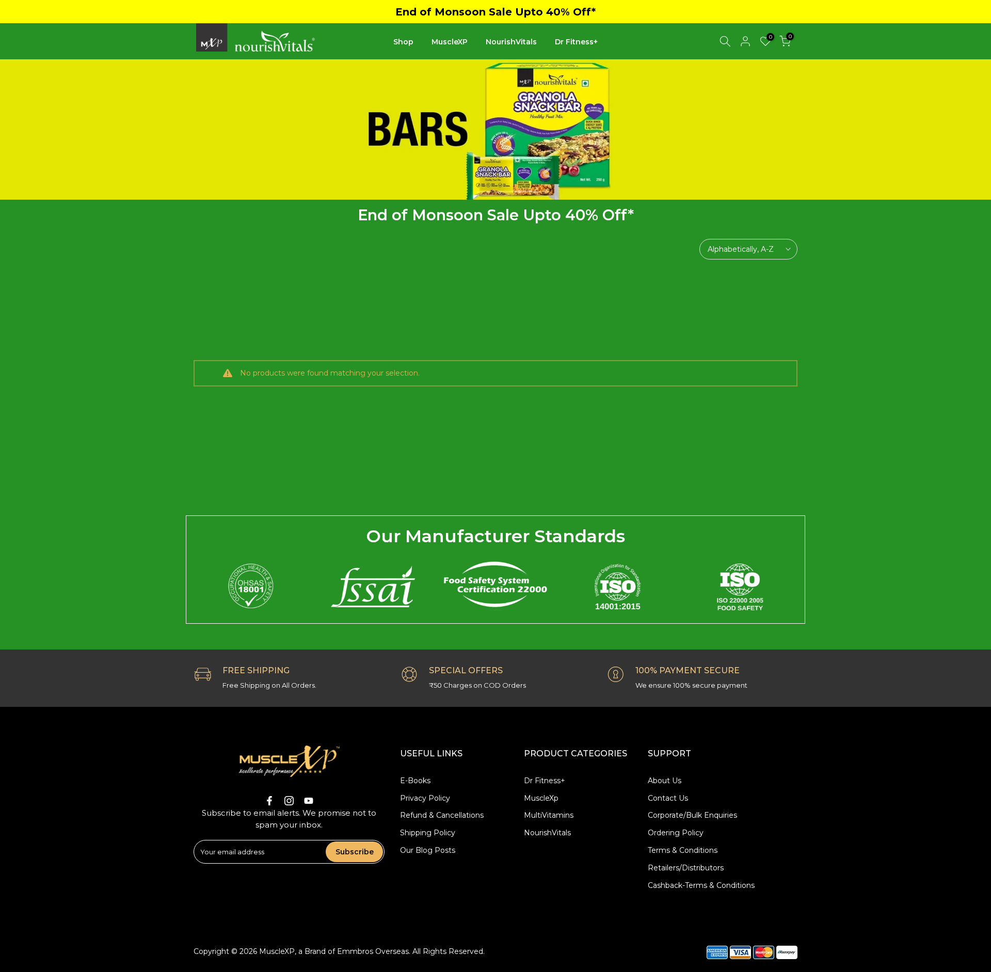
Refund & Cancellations (442, 815)
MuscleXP (449, 41)
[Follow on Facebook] (269, 801)
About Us (664, 780)
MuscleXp (541, 798)
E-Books (415, 780)
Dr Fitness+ (576, 41)
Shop (403, 41)
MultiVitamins (548, 815)
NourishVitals (511, 41)
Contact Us (668, 798)
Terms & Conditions (682, 850)
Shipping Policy (427, 832)
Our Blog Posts (427, 850)
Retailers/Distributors (686, 867)
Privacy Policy (425, 798)
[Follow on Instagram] (289, 801)
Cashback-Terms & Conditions (701, 885)
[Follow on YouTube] (308, 801)
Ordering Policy (676, 832)
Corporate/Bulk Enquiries (692, 815)
